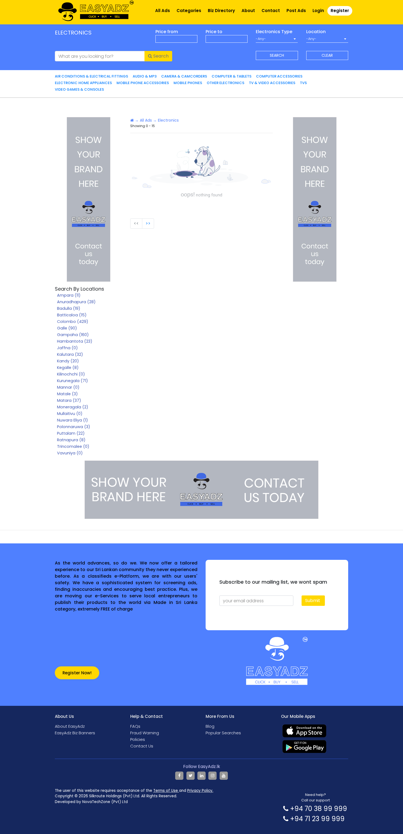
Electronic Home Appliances (83, 82)
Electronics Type (274, 31)
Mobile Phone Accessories (143, 82)
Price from (166, 31)
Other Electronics (225, 82)
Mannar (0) (68, 387)
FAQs (135, 726)
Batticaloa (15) (72, 315)
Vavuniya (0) (70, 453)
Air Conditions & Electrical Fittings (91, 76)
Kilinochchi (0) (71, 374)
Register (340, 10)
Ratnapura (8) (71, 440)
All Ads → (148, 120)
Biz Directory (221, 10)
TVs (303, 82)
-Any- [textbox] (261, 38)
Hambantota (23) (74, 341)
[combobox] (277, 39)
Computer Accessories (279, 76)
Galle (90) (67, 328)
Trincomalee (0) (73, 446)
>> (148, 223)
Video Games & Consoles (79, 89)
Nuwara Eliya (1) (72, 420)
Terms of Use (166, 790)
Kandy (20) (68, 361)
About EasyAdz (70, 726)
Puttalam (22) (71, 433)
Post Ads (296, 10)
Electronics (168, 120)
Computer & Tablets (231, 76)
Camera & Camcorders (184, 76)
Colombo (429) (72, 321)
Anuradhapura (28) (76, 302)
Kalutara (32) (70, 354)
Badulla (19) (68, 308)
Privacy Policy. (200, 790)
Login (318, 10)
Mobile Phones (188, 82)
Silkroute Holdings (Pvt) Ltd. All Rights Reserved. (133, 796)
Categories (189, 10)
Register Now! (77, 673)
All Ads (162, 10)
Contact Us (141, 746)
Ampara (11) (69, 295)
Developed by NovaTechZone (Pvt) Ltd (91, 801)
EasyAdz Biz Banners (75, 733)
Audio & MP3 (145, 76)
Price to (214, 31)
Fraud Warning (144, 733)
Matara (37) (69, 400)
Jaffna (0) (67, 348)
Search (160, 56)
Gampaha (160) (73, 334)
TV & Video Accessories (272, 82)
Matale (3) (67, 394)
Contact (271, 10)
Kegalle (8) (68, 367)
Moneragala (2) (72, 407)
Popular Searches (223, 733)
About (248, 10)
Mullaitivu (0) (70, 413)
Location (316, 31)
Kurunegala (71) (72, 380)
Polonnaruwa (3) (73, 426)
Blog (210, 726)
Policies (137, 739)
